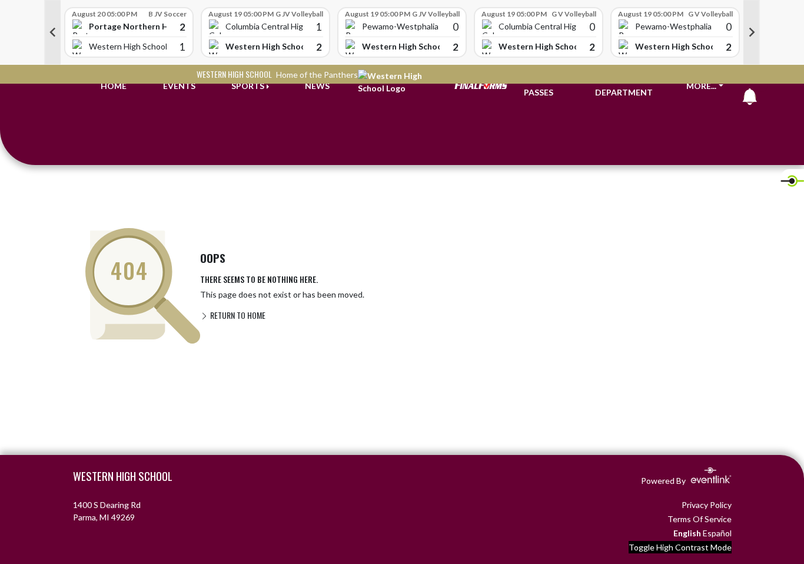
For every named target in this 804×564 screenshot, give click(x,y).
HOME (114, 86)
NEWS (317, 86)
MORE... (701, 86)
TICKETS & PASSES (545, 86)
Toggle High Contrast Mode (680, 547)
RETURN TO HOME (236, 315)
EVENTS (179, 86)
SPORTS (247, 86)
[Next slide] (751, 32)
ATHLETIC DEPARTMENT (624, 86)
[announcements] (750, 99)
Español (717, 533)
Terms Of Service (699, 519)
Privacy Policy (707, 505)
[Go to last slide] (52, 32)
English (687, 533)
